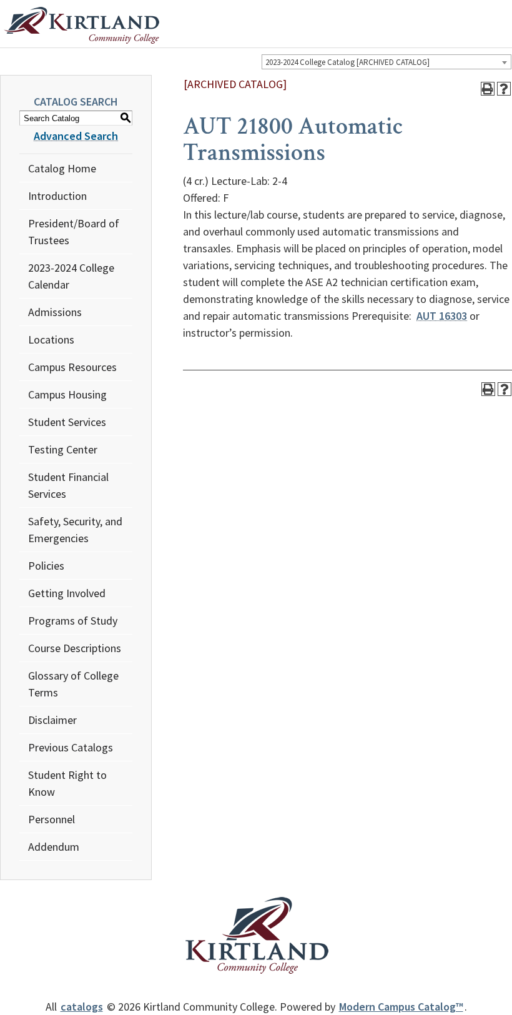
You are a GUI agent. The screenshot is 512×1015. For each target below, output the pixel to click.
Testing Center (62, 449)
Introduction (57, 196)
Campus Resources (72, 367)
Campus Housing (67, 394)
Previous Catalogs (70, 747)
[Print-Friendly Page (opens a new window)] (488, 89)
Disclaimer (52, 720)
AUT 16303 (441, 316)
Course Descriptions (74, 648)
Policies (46, 565)
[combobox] (386, 61)
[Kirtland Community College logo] (81, 26)
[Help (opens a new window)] (504, 89)
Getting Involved (67, 593)
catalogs (82, 1006)
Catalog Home (62, 168)
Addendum (53, 846)
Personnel (51, 819)
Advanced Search (76, 136)
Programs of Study (72, 620)
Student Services (67, 422)
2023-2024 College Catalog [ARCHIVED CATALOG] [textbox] (347, 62)
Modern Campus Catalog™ (401, 1006)
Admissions (55, 312)
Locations (51, 339)
